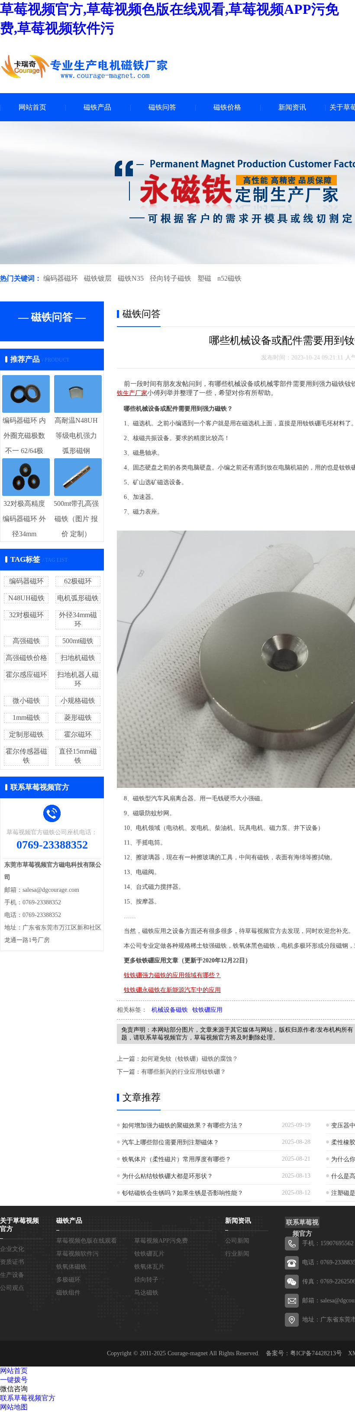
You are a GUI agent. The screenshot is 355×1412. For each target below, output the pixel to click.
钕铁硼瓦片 (149, 1253)
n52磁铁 (229, 278)
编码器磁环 (60, 278)
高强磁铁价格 (26, 657)
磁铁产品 (97, 107)
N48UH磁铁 (26, 598)
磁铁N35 (131, 278)
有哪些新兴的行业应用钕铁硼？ (183, 1072)
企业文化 (12, 1249)
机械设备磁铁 (170, 1010)
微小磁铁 (26, 700)
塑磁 (204, 278)
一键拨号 (14, 1379)
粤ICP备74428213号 (316, 1353)
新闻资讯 (292, 107)
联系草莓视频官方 (27, 1398)
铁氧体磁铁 (71, 1266)
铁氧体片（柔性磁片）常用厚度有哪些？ (176, 1159)
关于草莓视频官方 (19, 1224)
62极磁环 (78, 581)
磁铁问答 (162, 107)
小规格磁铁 (78, 700)
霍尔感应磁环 (26, 674)
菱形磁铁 (78, 717)
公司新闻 (237, 1240)
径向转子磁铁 (170, 278)
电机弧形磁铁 (78, 598)
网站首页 (32, 107)
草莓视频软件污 (77, 1253)
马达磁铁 (146, 1292)
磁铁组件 (68, 1292)
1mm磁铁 (26, 717)
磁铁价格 (227, 107)
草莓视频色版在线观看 (86, 1240)
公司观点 (12, 1288)
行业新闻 (237, 1253)
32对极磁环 (26, 615)
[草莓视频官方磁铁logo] (84, 66)
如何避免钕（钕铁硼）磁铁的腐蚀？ (189, 1059)
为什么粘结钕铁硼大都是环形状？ (167, 1176)
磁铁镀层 (98, 278)
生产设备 (12, 1275)
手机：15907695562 (328, 1243)
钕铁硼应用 (207, 1010)
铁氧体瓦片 (149, 1266)
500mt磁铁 (78, 640)
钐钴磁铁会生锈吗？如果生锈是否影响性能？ (182, 1193)
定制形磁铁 (26, 734)
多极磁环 (68, 1279)
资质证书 (12, 1262)
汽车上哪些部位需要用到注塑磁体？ (170, 1142)
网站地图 (14, 1407)
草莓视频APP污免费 (161, 1240)
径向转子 (146, 1279)
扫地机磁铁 (78, 657)
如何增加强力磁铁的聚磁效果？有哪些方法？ (182, 1125)
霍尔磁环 (78, 734)
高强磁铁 (26, 640)
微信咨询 (14, 1389)
